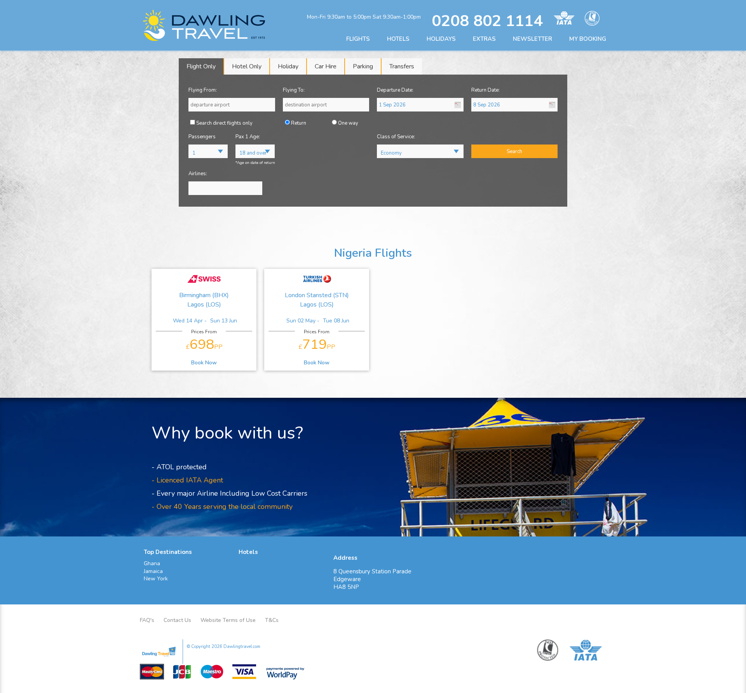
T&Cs (272, 620)
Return (298, 123)
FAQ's (147, 620)
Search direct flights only (224, 123)
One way (348, 123)
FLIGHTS (358, 39)
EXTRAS (484, 39)
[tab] (201, 66)
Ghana (152, 563)
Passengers (202, 136)
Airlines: (197, 173)
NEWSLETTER (532, 39)
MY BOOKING (587, 39)
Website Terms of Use (228, 620)
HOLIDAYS (441, 39)
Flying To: (294, 90)
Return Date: (485, 90)
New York (156, 578)
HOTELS (398, 39)
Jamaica (153, 571)
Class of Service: (396, 136)
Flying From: (202, 90)
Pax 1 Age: (247, 136)
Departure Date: (395, 90)
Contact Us (177, 620)
